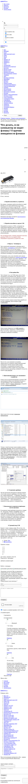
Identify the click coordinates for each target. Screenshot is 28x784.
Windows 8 (6, 62)
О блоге (6, 110)
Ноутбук (6, 82)
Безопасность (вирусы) (10, 66)
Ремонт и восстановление (10, 94)
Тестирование (7, 101)
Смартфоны (7, 100)
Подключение (7, 89)
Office (5, 55)
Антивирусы (11, 247)
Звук (5, 76)
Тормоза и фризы (8, 103)
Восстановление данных (10, 73)
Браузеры (6, 68)
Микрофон (6, 79)
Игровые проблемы (9, 77)
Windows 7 (6, 61)
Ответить (9, 638)
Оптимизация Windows (10, 84)
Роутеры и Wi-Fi (8, 96)
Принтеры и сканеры (9, 91)
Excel (5, 52)
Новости (6, 5)
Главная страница (5, 118)
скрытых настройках (21, 257)
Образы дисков (8, 83)
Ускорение (6, 105)
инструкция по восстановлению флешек (13, 217)
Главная (6, 681)
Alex (9, 540)
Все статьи (6, 4)
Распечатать (8, 542)
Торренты (6, 104)
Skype (5, 56)
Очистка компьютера (9, 86)
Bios (5, 49)
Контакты (6, 6)
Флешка (6, 108)
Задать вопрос (7, 9)
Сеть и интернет (8, 97)
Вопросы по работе (9, 72)
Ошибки (6, 87)
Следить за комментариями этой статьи (12, 610)
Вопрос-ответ (7, 70)
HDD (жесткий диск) (9, 54)
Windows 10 (7, 59)
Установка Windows (9, 107)
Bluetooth (6, 51)
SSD (5, 58)
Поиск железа (7, 90)
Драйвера (6, 75)
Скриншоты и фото (9, 98)
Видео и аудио (7, 69)
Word (5, 63)
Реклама (6, 8)
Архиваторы (7, 65)
